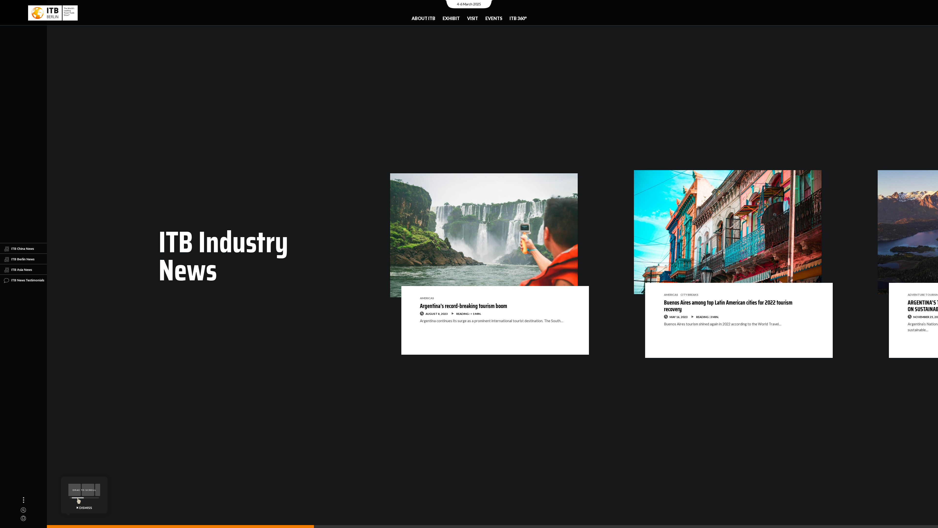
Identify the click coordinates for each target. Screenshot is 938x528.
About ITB (423, 18)
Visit (472, 18)
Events (493, 18)
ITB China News (22, 249)
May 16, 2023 (679, 317)
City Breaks (689, 294)
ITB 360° (518, 18)
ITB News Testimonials (27, 280)
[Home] (53, 13)
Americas (427, 298)
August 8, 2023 (437, 313)
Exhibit (451, 18)
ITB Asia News (21, 270)
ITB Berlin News (22, 259)
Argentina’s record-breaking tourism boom (463, 306)
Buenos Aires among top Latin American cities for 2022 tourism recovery (728, 306)
